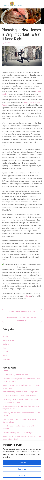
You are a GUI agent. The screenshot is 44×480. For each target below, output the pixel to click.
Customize (22, 469)
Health (5, 356)
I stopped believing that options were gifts (18, 432)
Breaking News (8, 340)
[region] (22, 460)
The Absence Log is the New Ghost (15, 375)
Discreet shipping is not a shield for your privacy (20, 392)
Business (6, 344)
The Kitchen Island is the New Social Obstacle (19, 396)
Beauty (5, 336)
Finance (5, 348)
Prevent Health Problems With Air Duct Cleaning (22, 319)
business (8, 43)
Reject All (22, 475)
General (5, 352)
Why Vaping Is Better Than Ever (23, 311)
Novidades (6, 359)
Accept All (22, 463)
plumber (28, 296)
